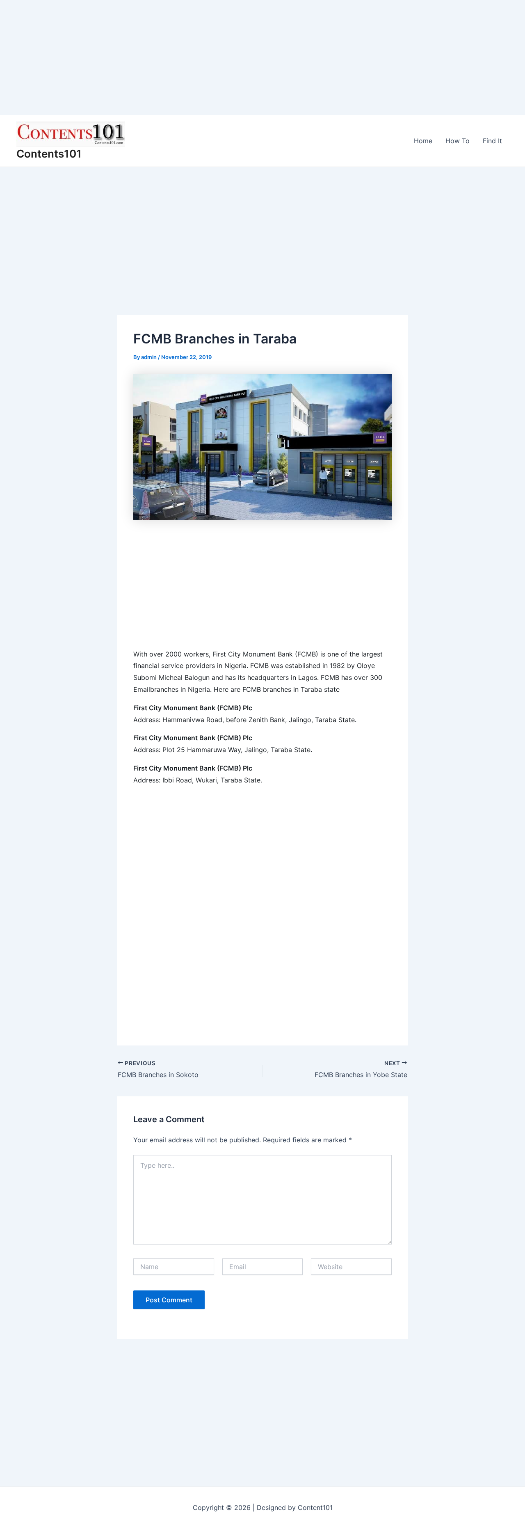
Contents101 (49, 153)
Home (423, 141)
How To (457, 141)
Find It (492, 141)
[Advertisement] (246, 57)
